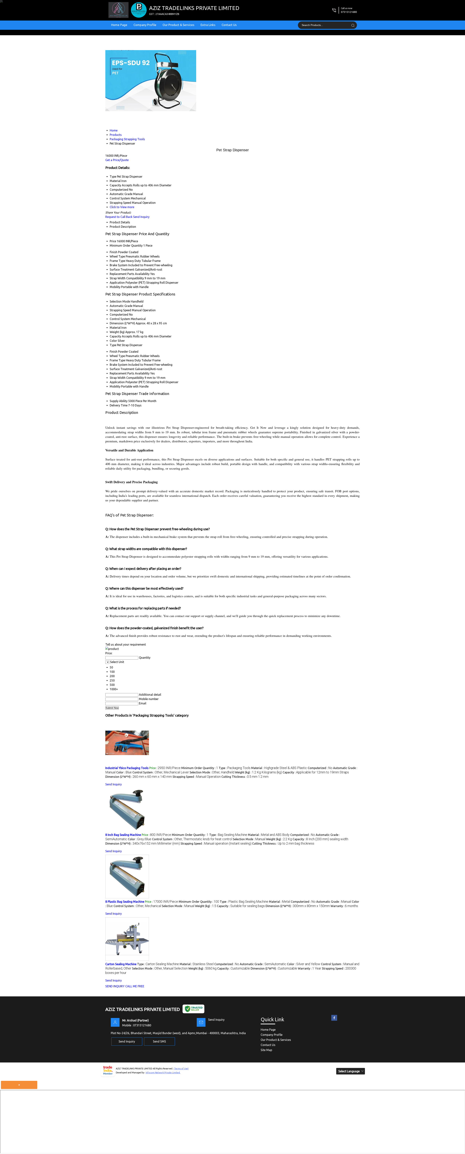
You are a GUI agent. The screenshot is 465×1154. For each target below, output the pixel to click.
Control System (120, 319)
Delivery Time (119, 405)
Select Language (349, 1071)
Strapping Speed (120, 310)
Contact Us (229, 25)
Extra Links (208, 25)
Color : (124, 772)
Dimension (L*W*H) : (138, 776)
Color (113, 340)
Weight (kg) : (258, 772)
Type (113, 345)
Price (113, 241)
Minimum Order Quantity (126, 245)
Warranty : (344, 906)
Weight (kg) (117, 332)
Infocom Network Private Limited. (163, 1072)
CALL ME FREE (134, 986)
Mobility (115, 287)
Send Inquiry (141, 216)
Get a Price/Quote (117, 160)
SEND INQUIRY (115, 986)
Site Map (266, 1050)
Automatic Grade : (333, 901)
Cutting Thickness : (244, 776)
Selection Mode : (212, 772)
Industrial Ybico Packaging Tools (127, 768)
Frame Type (117, 260)
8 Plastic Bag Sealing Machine (124, 901)
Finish (113, 252)
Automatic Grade (121, 305)
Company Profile (145, 25)
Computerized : (320, 768)
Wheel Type (117, 256)
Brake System (119, 265)
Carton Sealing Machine (120, 964)
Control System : (160, 772)
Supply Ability (119, 401)
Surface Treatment (122, 269)
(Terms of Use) (181, 1068)
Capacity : (316, 772)
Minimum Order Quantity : (199, 768)
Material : (279, 768)
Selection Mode (120, 301)
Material (115, 327)
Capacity (115, 336)
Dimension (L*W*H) (122, 323)
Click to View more (122, 207)
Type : (234, 768)
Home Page (119, 25)
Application (117, 282)
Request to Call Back (118, 216)
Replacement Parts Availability (129, 273)
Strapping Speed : (197, 776)
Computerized (119, 314)
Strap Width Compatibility (127, 278)
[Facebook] (334, 1020)
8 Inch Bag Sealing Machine (123, 834)
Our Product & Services (178, 25)
